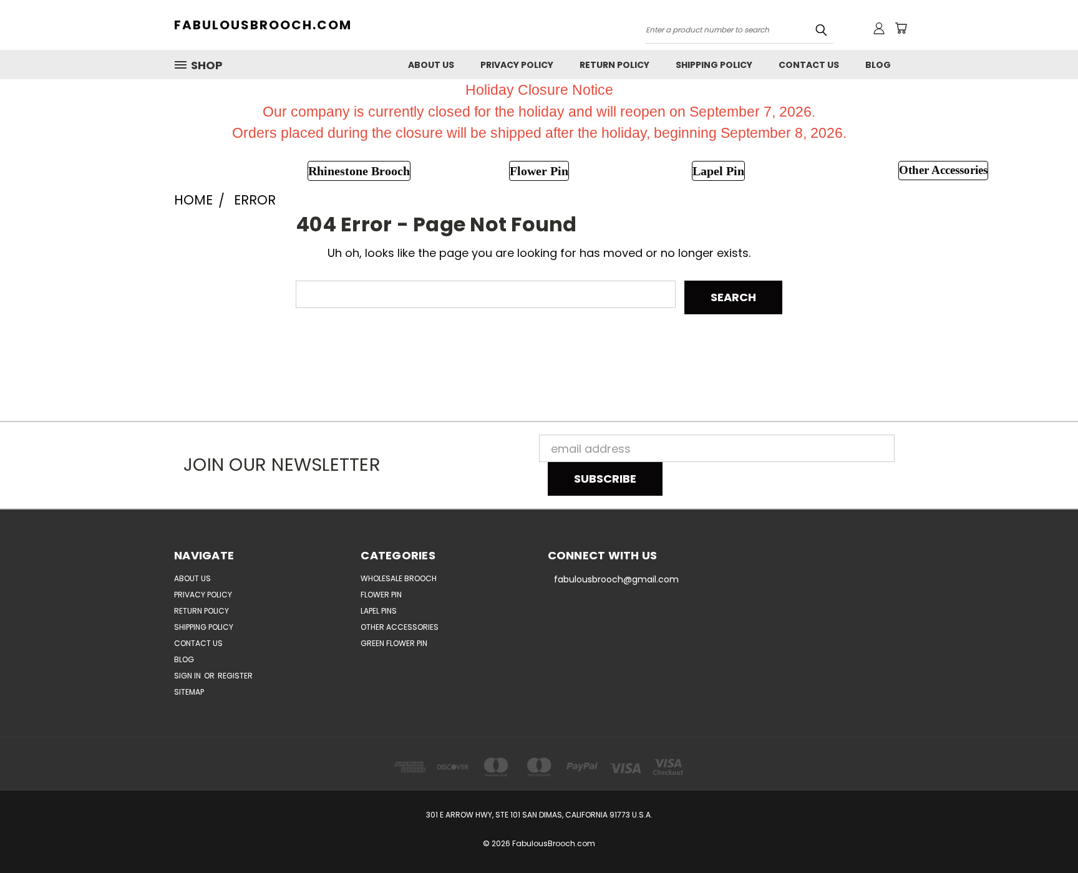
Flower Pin (381, 594)
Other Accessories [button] (943, 169)
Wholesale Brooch (399, 578)
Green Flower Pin (394, 643)
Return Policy (614, 65)
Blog (878, 65)
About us (431, 65)
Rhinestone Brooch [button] (359, 171)
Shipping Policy (714, 65)
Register (235, 675)
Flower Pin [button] (539, 171)
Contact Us (809, 65)
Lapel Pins (379, 610)
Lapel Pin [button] (718, 171)
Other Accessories (400, 627)
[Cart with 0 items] (901, 28)
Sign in (188, 675)
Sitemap (189, 692)
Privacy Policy (516, 65)
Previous (1041, 834)
